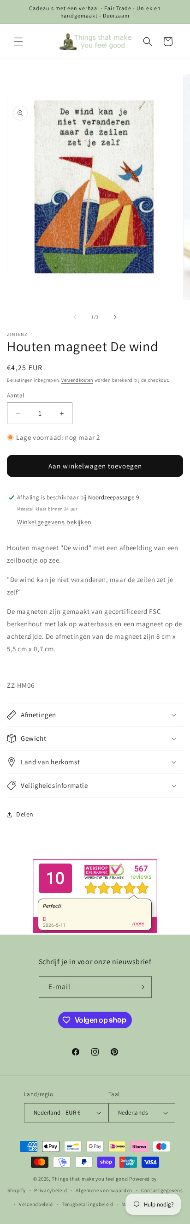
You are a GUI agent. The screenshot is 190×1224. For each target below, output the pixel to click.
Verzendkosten (77, 380)
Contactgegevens (162, 1190)
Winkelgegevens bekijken (54, 522)
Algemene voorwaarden (104, 1190)
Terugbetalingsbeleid (87, 1204)
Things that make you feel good (90, 1179)
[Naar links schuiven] (75, 317)
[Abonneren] (141, 987)
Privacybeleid (50, 1190)
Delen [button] (25, 814)
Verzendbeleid (36, 1204)
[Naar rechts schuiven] (115, 317)
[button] (18, 41)
